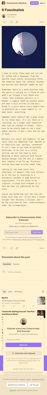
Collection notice (38, 379)
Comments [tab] (7, 264)
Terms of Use (34, 358)
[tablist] (11, 264)
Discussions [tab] (18, 292)
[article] (23, 301)
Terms (28, 379)
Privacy (22, 379)
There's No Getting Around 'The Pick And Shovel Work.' (18, 312)
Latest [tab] (10, 292)
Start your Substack (17, 385)
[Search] (43, 291)
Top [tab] (4, 292)
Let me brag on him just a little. (13, 301)
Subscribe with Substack (25, 353)
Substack (12, 390)
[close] (40, 319)
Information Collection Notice (27, 360)
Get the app (34, 385)
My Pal (5, 298)
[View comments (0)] (11, 22)
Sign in (42, 3)
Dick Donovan (11, 15)
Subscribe (34, 3)
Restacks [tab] (16, 264)
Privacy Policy (23, 363)
